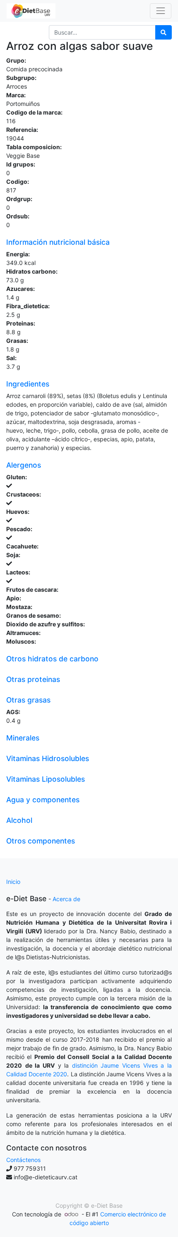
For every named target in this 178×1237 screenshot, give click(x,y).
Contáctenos (23, 1159)
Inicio (13, 881)
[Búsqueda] (163, 32)
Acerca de (66, 898)
